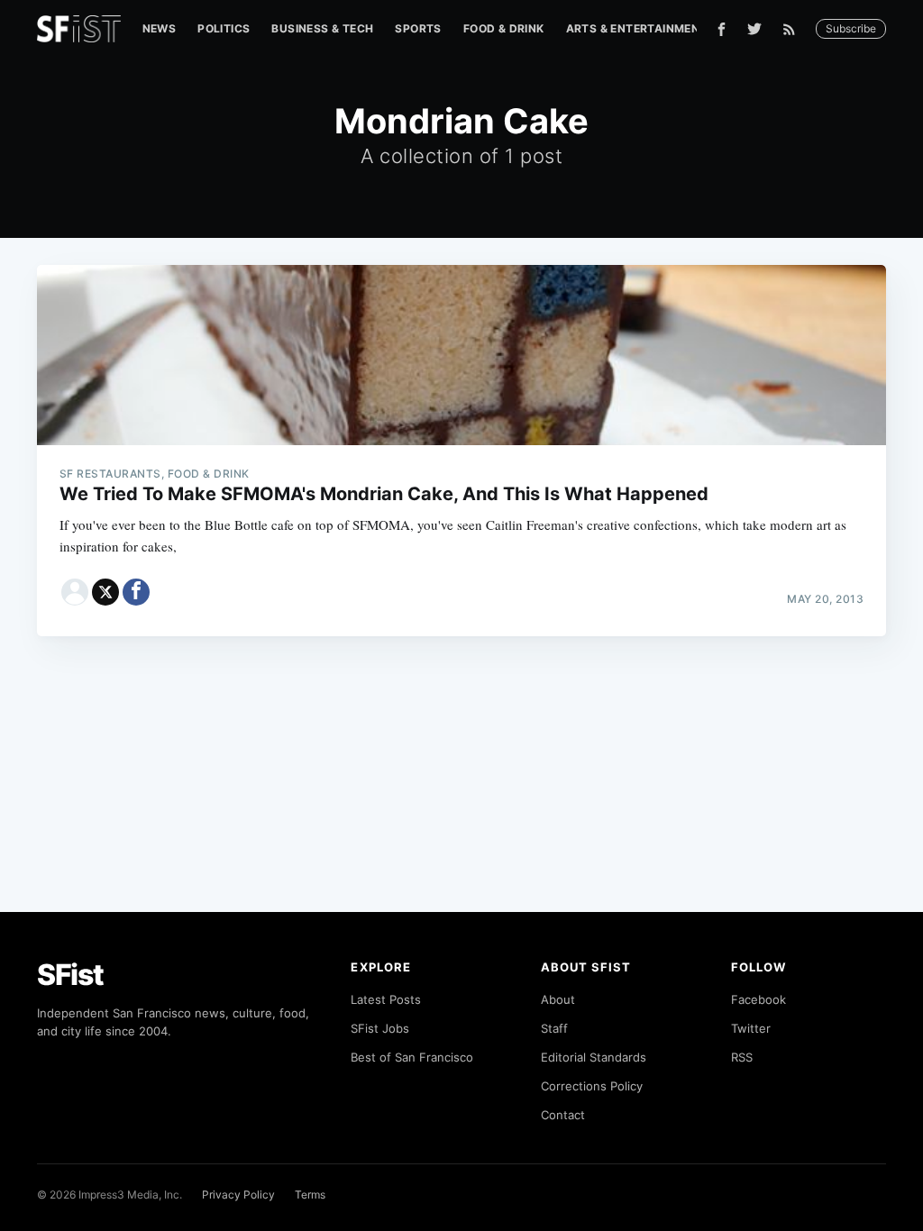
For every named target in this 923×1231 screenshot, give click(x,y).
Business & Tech (322, 28)
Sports (418, 28)
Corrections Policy (592, 1086)
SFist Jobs (380, 1028)
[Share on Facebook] (136, 592)
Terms (310, 1194)
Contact (563, 1115)
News (159, 28)
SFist (70, 974)
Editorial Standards (593, 1057)
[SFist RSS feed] (794, 29)
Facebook (758, 999)
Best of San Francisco (412, 1057)
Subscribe (851, 28)
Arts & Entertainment (637, 28)
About (558, 999)
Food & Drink (503, 28)
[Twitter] (754, 29)
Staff (554, 1028)
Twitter (751, 1028)
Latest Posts (386, 999)
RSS (742, 1057)
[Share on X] (105, 592)
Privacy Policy (238, 1194)
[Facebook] (721, 29)
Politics (223, 28)
